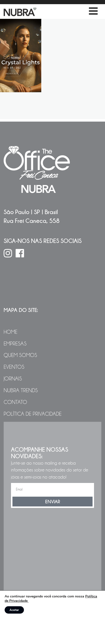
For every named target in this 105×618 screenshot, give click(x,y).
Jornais (13, 379)
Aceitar (14, 610)
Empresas (15, 344)
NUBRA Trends (21, 390)
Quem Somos (20, 355)
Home (10, 332)
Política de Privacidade (33, 414)
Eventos (14, 367)
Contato (15, 402)
